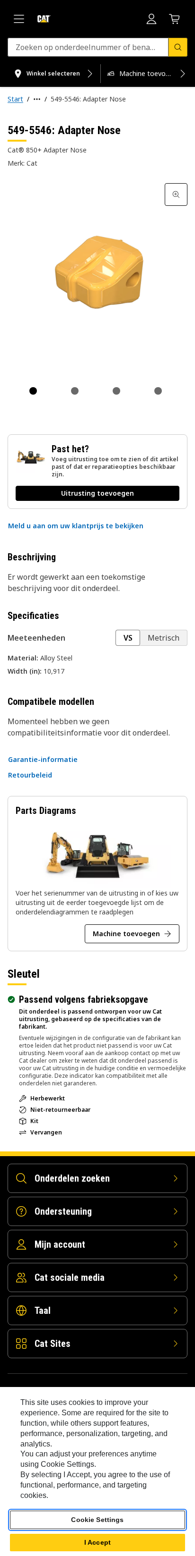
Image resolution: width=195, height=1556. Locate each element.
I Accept (97, 1542)
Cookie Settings (97, 1519)
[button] (75, 525)
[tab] (33, 391)
